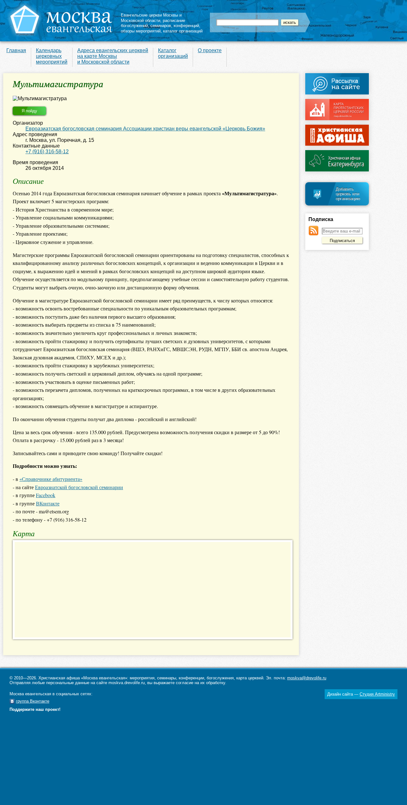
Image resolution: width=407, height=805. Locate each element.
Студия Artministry (377, 694)
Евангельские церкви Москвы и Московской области (151, 18)
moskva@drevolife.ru (306, 678)
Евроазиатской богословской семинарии (79, 487)
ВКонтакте (47, 503)
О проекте (210, 50)
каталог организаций (183, 31)
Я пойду (29, 110)
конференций (186, 25)
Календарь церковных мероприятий (51, 56)
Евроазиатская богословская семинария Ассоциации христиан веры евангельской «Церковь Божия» (145, 128)
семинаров (160, 25)
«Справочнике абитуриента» (50, 478)
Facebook (45, 495)
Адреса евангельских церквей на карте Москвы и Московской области (112, 56)
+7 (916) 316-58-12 (47, 151)
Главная (16, 50)
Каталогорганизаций (173, 53)
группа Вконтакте (32, 701)
